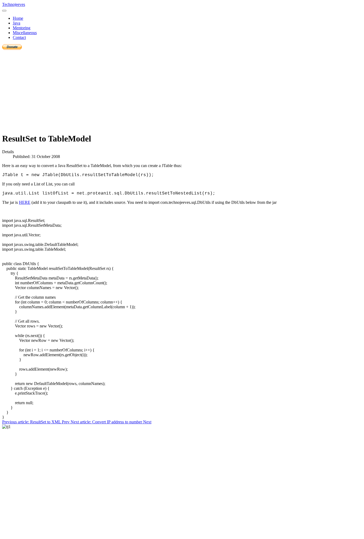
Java (16, 23)
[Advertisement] (182, 91)
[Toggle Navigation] (4, 10)
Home (18, 18)
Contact (19, 37)
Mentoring (21, 28)
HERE (24, 202)
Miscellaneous (25, 32)
